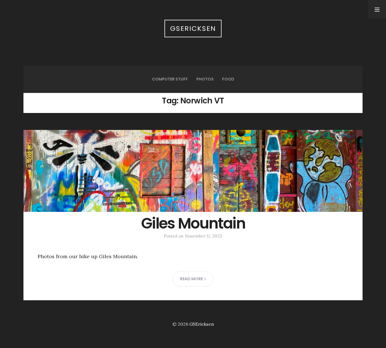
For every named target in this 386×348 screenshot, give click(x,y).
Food (228, 79)
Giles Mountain (193, 223)
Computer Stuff (170, 79)
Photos (205, 79)
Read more (191, 279)
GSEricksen (193, 28)
